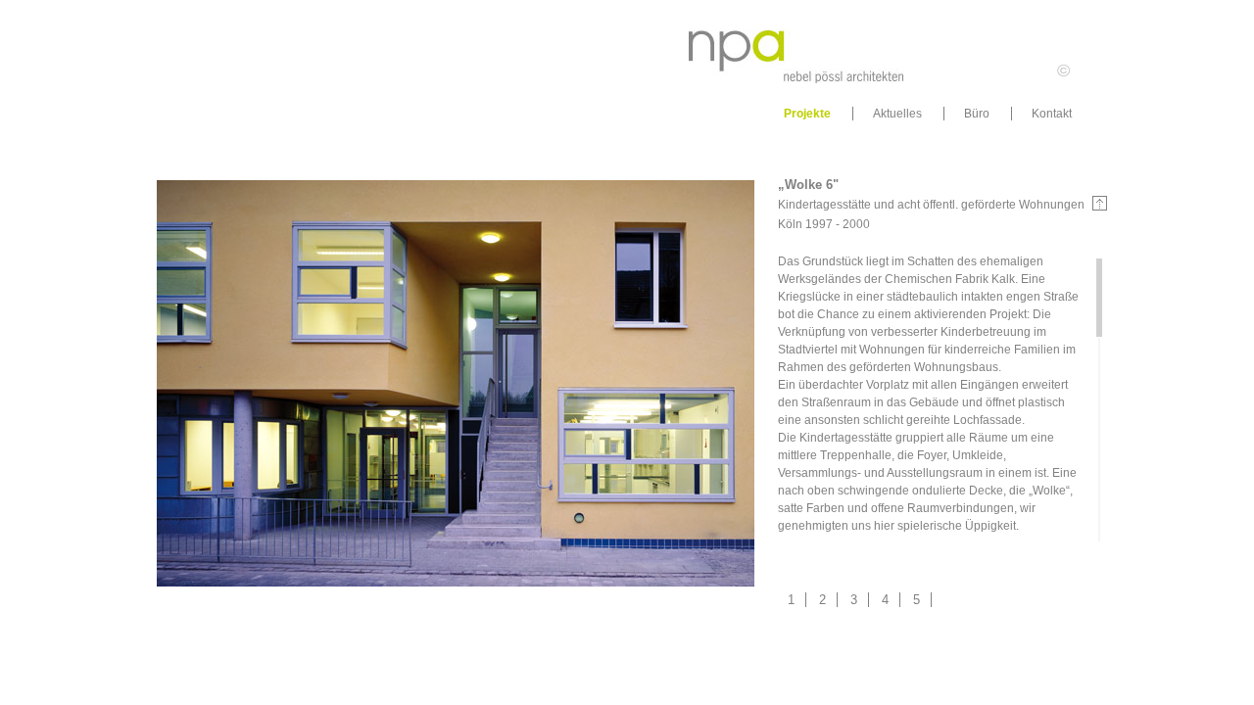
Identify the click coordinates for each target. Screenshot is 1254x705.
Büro (976, 113)
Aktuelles (897, 113)
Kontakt (1052, 113)
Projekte (807, 113)
